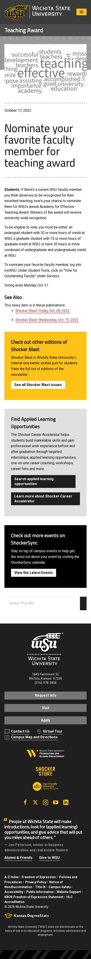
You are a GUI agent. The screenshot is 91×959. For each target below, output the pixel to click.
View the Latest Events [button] (33, 573)
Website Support (69, 892)
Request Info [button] (45, 695)
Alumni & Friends (18, 858)
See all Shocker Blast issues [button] (38, 385)
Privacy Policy (35, 882)
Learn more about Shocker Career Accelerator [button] (43, 498)
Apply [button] (45, 720)
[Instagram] (45, 802)
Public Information (40, 892)
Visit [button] (45, 708)
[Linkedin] (65, 802)
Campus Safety (60, 887)
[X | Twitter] (35, 802)
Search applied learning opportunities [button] (34, 481)
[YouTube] (55, 802)
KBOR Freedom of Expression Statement (33, 897)
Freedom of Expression (39, 877)
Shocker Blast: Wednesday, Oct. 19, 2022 (46, 320)
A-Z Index (11, 877)
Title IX (40, 887)
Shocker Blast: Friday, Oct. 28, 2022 (42, 311)
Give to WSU (49, 858)
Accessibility (13, 892)
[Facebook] (25, 802)
